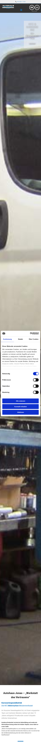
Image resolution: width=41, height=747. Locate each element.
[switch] (36, 379)
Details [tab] (20, 339)
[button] (32, 44)
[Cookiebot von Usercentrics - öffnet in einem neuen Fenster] (30, 333)
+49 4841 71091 (21, 1)
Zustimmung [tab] (7, 339)
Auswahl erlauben (20, 406)
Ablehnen (20, 412)
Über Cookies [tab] (33, 339)
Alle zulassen (20, 401)
